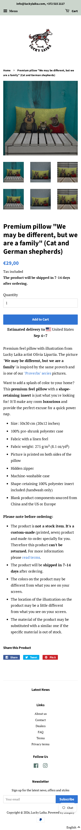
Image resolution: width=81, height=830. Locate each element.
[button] (73, 827)
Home (7, 70)
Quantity (10, 294)
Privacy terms (40, 744)
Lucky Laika (39, 812)
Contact (40, 720)
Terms (41, 738)
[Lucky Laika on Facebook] (35, 766)
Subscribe (66, 799)
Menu (13, 11)
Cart (74, 11)
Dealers (41, 726)
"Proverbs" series (37, 373)
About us (41, 714)
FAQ (40, 732)
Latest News (41, 689)
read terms (31, 557)
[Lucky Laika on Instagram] (45, 766)
